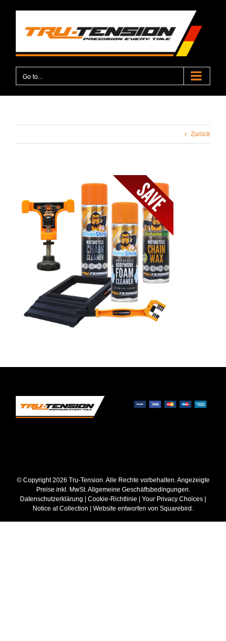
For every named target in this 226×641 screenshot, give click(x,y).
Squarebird (175, 508)
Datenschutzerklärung (51, 499)
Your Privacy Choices (172, 499)
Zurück (200, 134)
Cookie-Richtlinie (112, 499)
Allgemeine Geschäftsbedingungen (138, 489)
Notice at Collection (60, 508)
